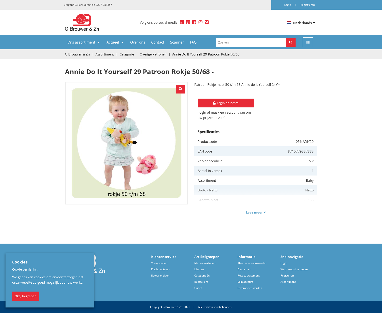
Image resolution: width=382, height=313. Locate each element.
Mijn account (245, 282)
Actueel (113, 42)
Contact (157, 42)
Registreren (307, 5)
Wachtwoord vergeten (294, 269)
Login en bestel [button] (227, 103)
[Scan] (308, 42)
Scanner (177, 42)
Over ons (137, 42)
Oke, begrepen (25, 296)
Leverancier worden (249, 288)
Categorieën (202, 275)
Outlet (198, 288)
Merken (199, 269)
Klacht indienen (160, 269)
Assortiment (288, 282)
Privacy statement (248, 275)
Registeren (287, 275)
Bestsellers (201, 282)
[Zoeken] (291, 42)
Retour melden (160, 275)
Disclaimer (244, 269)
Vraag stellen (159, 263)
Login (284, 263)
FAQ (193, 42)
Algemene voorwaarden (252, 263)
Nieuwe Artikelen (204, 263)
